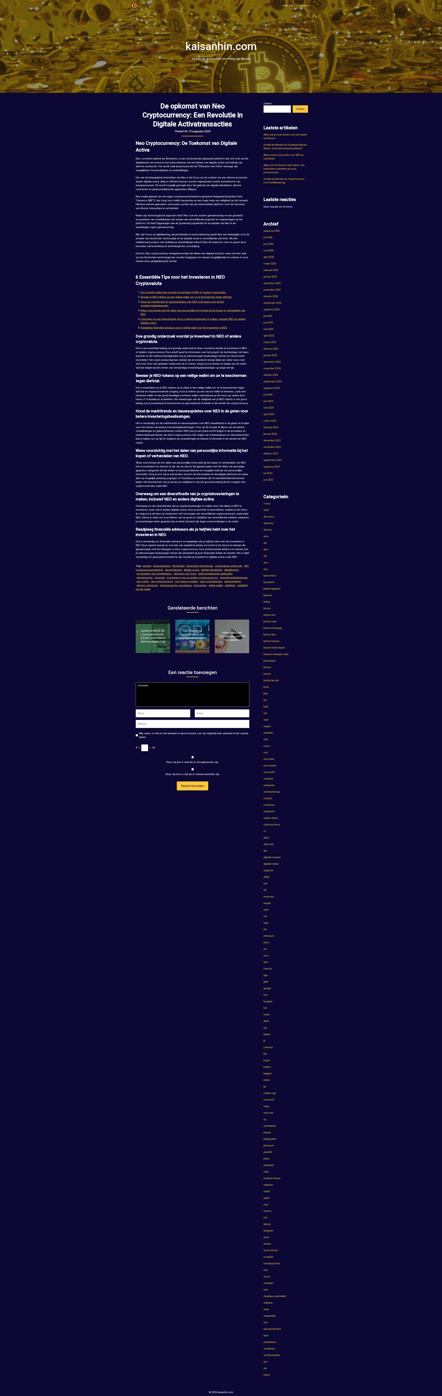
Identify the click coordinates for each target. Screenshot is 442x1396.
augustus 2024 (271, 388)
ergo (265, 922)
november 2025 (272, 289)
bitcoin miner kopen (274, 647)
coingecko (269, 785)
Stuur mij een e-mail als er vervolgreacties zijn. (192, 762)
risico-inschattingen (211, 581)
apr (265, 542)
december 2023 (272, 440)
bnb (265, 693)
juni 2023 (268, 479)
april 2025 (268, 335)
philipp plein (269, 1139)
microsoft (268, 1099)
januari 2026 (270, 276)
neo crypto (143, 581)
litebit (266, 1080)
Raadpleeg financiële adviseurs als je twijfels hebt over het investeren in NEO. (184, 327)
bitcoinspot (269, 660)
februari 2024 (270, 427)
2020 (266, 510)
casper (267, 726)
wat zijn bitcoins (272, 1329)
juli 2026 (267, 237)
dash (266, 837)
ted (265, 1217)
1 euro (266, 503)
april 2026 (268, 257)
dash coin (268, 844)
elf (264, 890)
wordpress (269, 1348)
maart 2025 (269, 342)
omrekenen (269, 1125)
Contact (304, 5)
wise (265, 1335)
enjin (266, 909)
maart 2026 (269, 263)
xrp (265, 1368)
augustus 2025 (271, 309)
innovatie (160, 577)
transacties (200, 585)
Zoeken (267, 103)
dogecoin (268, 870)
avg (265, 569)
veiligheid (230, 585)
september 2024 (272, 381)
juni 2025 (268, 322)
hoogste (267, 1001)
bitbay (266, 601)
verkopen (268, 1283)
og (264, 1119)
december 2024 (272, 361)
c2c (265, 713)
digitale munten (272, 857)
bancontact (269, 575)
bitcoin (267, 608)
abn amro (268, 516)
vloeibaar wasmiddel (274, 1296)
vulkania (267, 1302)
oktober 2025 (270, 296)
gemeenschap (145, 577)
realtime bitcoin (271, 1178)
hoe (265, 994)
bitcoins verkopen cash (275, 654)
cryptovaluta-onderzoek (228, 566)
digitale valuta (271, 863)
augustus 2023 (271, 466)
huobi (266, 1014)
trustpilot (268, 1257)
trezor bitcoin (270, 1250)
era (265, 916)
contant (267, 798)
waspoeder (269, 1315)
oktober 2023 (270, 453)
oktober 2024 (270, 375)
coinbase (268, 778)
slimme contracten (147, 585)
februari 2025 (270, 348)
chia (265, 739)
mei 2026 (268, 250)
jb (264, 1040)
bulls (265, 706)
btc (265, 700)
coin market (269, 765)
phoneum (268, 1145)
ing (265, 1027)
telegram (268, 1230)
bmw (266, 687)
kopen (266, 1060)
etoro (266, 942)
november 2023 (272, 447)
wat (265, 1322)
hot (265, 1008)
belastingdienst (271, 588)
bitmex (267, 667)
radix (266, 1171)
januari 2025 (270, 355)
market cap (269, 1093)
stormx (267, 1211)
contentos (269, 805)
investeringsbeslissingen (233, 577)
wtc (265, 1361)
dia (265, 850)
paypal (267, 1132)
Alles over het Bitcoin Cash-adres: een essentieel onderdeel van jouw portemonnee (284, 169)
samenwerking (232, 581)
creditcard (269, 811)
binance (267, 595)
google (267, 988)
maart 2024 (269, 420)
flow (265, 962)
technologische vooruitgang (176, 585)
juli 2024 (267, 394)
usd (265, 1270)
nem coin (268, 1112)
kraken (267, 1067)
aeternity (268, 523)
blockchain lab (271, 680)
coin (265, 752)
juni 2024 (268, 401)
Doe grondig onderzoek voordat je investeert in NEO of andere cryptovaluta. (183, 292)
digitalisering (231, 569)
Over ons (288, 5)
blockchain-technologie (199, 566)
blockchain (178, 566)
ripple (266, 1198)
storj (265, 1204)
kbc (265, 1053)
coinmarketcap (271, 791)
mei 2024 (268, 407)
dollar (266, 877)
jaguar (266, 1034)
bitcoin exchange (272, 628)
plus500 (267, 1152)
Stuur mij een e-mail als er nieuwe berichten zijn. (192, 774)
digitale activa (191, 569)
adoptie (147, 566)
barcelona (268, 582)
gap (265, 975)
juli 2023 (267, 473)
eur (265, 949)
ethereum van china (185, 573)
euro (265, 955)
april (265, 549)
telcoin (267, 1224)
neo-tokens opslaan (186, 581)
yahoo (266, 1374)
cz (264, 831)
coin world (269, 772)
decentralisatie (173, 569)
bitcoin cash (269, 621)
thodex (267, 1243)
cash (266, 719)
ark (265, 556)
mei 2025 (268, 329)
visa (265, 1289)
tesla (266, 1237)
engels (267, 903)
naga (266, 1106)
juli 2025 (267, 316)
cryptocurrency (271, 824)
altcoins (267, 529)
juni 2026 (268, 244)
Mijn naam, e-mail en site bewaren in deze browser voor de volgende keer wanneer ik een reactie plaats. (193, 735)
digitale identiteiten (211, 569)
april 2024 (268, 414)
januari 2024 (270, 434)
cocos (266, 746)
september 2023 (272, 460)
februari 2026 (270, 270)
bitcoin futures (271, 641)
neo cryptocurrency (162, 581)
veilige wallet (216, 585)
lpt (264, 1086)
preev (266, 1158)
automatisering (161, 566)
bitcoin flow (269, 634)
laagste (267, 1073)
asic (265, 562)
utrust (266, 1276)
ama (265, 536)
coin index (268, 759)
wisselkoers (269, 1342)
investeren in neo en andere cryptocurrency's (192, 577)
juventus (268, 1047)
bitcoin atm (269, 615)
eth (265, 929)
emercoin (268, 896)
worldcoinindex (271, 1355)
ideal (266, 1021)
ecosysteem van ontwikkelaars (154, 573)
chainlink (268, 732)
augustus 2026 (271, 230)
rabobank (268, 1165)
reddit (266, 1191)
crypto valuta (270, 818)
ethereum (268, 936)
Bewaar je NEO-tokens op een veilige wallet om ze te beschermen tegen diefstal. (186, 297)
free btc (267, 968)
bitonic (267, 673)
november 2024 (272, 368)
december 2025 (272, 283)
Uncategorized (271, 1263)
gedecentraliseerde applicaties (215, 573)
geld (265, 981)
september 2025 (272, 303)
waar (266, 1309)
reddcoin (268, 1184)
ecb (265, 883)
